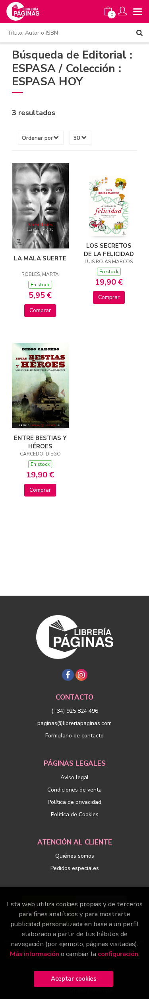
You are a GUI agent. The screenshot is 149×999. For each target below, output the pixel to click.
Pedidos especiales (74, 868)
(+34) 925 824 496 (74, 711)
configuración (118, 953)
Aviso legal (74, 777)
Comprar (40, 310)
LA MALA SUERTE (40, 258)
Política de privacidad (74, 802)
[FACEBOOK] (68, 675)
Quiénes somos (74, 856)
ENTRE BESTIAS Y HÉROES (40, 442)
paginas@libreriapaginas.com (74, 723)
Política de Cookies (75, 814)
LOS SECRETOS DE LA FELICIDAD (109, 250)
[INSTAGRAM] (81, 675)
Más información (34, 953)
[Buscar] (139, 32)
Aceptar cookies (74, 979)
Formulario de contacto (74, 735)
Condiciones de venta (74, 790)
